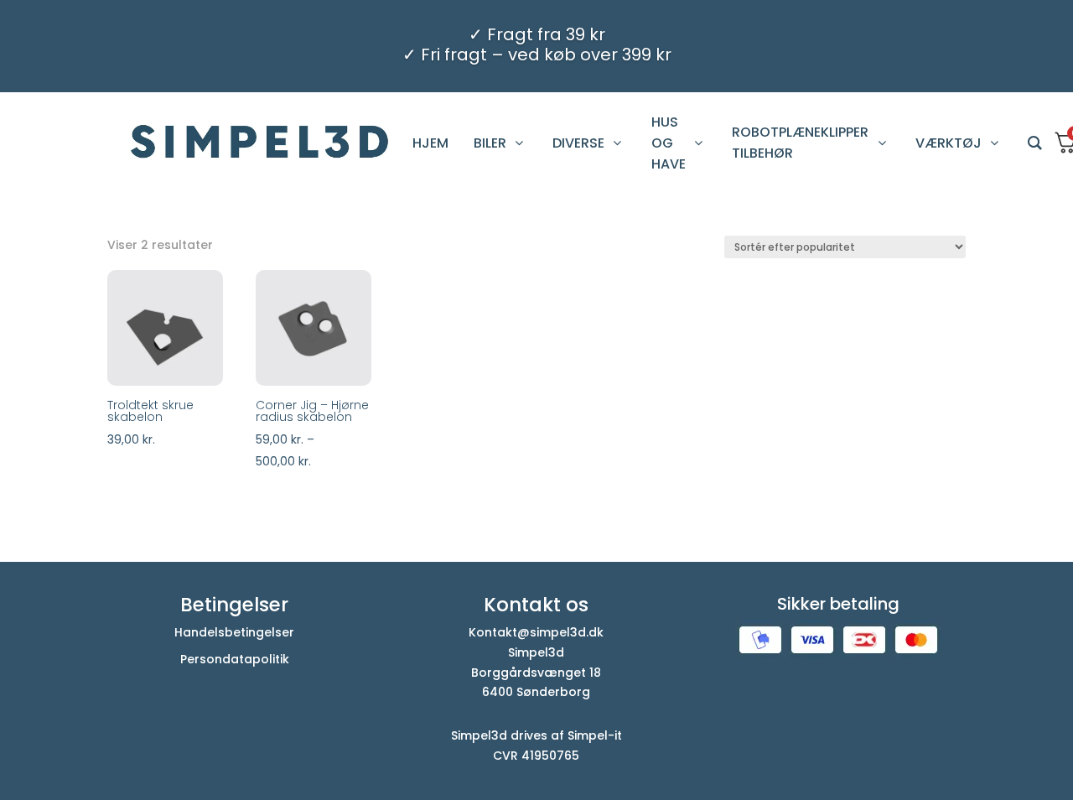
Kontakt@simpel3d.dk (536, 632)
